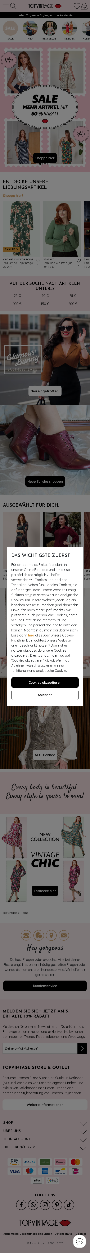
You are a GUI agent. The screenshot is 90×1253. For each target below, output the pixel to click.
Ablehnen (45, 695)
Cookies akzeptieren (45, 682)
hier (31, 635)
